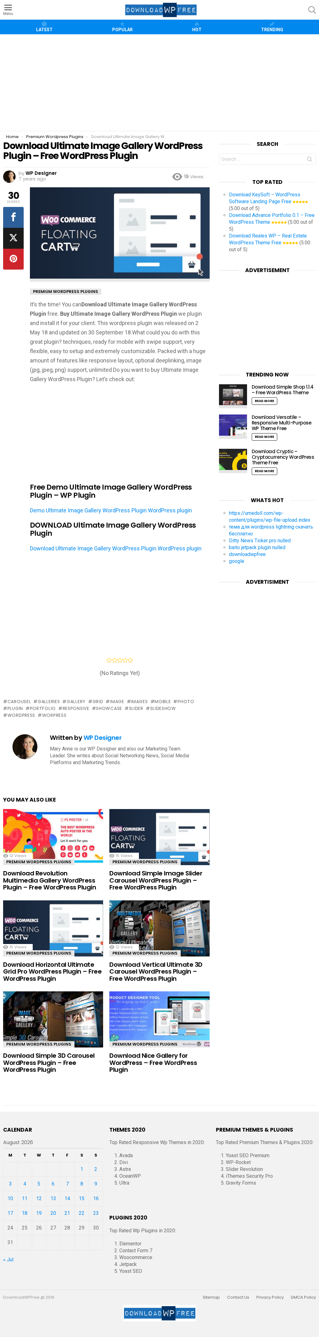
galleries (49, 701)
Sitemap (211, 1297)
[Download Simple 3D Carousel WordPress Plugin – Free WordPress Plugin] (53, 1021)
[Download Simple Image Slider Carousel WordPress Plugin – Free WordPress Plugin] (159, 839)
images (139, 701)
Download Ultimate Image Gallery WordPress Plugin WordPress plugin (116, 548)
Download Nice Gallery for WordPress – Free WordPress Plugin (153, 1062)
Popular (122, 29)
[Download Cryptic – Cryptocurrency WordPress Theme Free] (233, 461)
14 (67, 1198)
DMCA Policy (303, 1297)
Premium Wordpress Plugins (38, 862)
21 (67, 1213)
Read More (264, 401)
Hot (197, 29)
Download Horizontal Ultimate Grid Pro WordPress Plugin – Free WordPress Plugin (52, 971)
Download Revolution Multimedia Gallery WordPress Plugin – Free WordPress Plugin (49, 880)
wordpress (21, 715)
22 (81, 1213)
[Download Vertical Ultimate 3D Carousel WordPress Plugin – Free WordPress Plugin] (159, 930)
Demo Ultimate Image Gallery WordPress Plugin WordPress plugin (111, 510)
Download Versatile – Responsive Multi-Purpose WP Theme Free (282, 423)
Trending (272, 29)
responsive (76, 708)
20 (53, 1213)
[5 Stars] (130, 660)
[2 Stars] (114, 660)
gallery (76, 701)
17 (10, 1213)
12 (39, 1198)
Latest (44, 29)
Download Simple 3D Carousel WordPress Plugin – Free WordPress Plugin (49, 1062)
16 (96, 1198)
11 (24, 1198)
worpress (54, 715)
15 (81, 1198)
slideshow (163, 708)
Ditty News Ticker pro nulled (260, 541)
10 (10, 1198)
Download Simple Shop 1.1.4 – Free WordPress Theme (283, 390)
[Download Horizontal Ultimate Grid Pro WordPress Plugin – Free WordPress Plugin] (53, 930)
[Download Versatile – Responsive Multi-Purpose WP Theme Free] (233, 427)
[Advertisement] (162, 82)
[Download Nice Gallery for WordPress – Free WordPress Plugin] (159, 1021)
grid (98, 701)
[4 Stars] (125, 660)
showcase (109, 708)
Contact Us (238, 1297)
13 (53, 1198)
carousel (19, 701)
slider (136, 708)
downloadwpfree (247, 554)
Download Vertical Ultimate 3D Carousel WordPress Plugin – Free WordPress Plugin (155, 971)
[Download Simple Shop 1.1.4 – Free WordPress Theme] (233, 396)
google (236, 561)
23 (96, 1213)
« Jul (8, 1260)
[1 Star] (109, 660)
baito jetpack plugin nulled (257, 547)
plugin (15, 708)
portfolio (43, 708)
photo (186, 701)
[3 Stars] (119, 660)
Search (309, 160)
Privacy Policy (270, 1297)
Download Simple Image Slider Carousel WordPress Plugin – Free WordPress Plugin (155, 880)
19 (39, 1213)
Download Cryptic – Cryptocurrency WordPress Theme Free (283, 457)
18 (24, 1213)
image (117, 701)
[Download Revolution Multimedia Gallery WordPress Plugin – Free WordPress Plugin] (53, 839)
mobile (163, 701)
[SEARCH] (312, 10)
